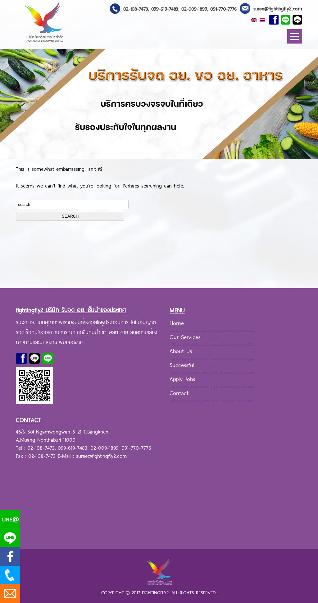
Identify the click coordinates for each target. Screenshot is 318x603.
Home (177, 322)
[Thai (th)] (262, 19)
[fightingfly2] (44, 42)
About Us (181, 350)
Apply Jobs (182, 378)
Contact (179, 392)
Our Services (185, 336)
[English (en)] (254, 19)
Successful (182, 364)
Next (313, 109)
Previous (4, 109)
